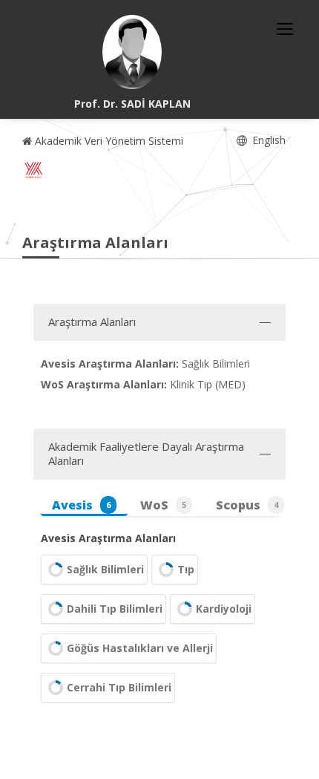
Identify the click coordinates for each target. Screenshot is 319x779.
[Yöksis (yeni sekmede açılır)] (33, 170)
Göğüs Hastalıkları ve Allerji (140, 648)
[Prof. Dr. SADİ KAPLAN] (132, 52)
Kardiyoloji (223, 609)
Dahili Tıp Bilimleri (114, 609)
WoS (163, 505)
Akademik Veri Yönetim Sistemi (107, 141)
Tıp (185, 569)
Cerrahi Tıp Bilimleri (119, 687)
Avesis (81, 505)
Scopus (247, 505)
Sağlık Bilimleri (105, 569)
